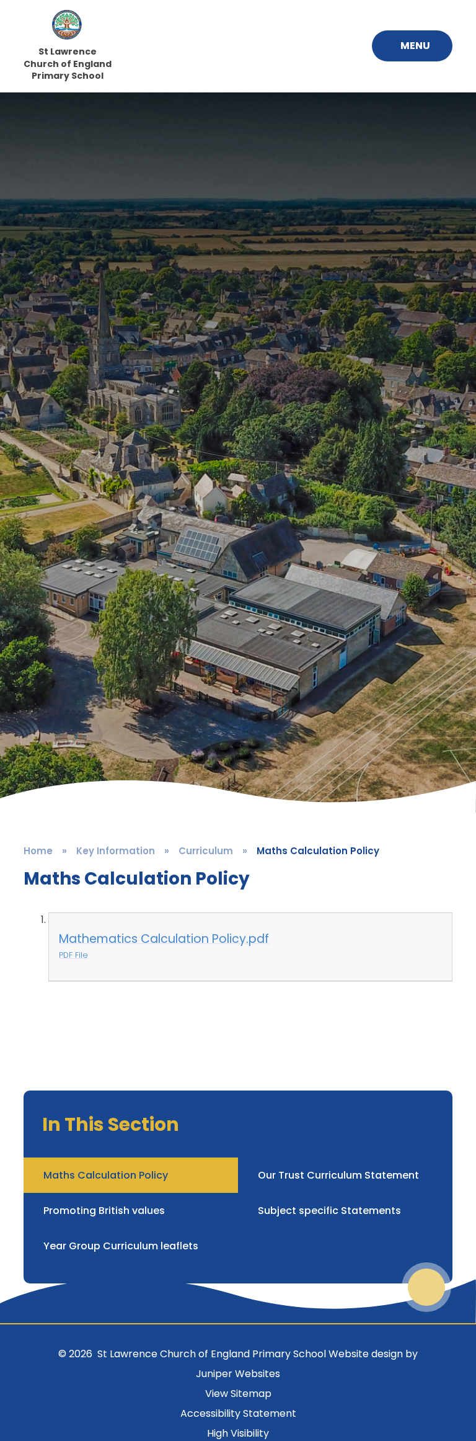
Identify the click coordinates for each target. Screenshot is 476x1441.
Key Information (115, 850)
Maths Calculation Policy (318, 850)
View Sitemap (238, 1393)
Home (38, 850)
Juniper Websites (238, 1374)
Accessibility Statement (238, 1413)
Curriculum (205, 850)
